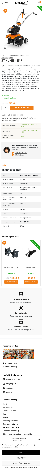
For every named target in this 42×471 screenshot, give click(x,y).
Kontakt (6, 417)
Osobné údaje (32, 467)
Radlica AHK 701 (31, 267)
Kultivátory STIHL (7, 58)
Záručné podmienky (10, 421)
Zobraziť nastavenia (21, 463)
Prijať (21, 453)
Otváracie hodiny (11, 367)
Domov (3, 56)
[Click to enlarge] (5, 47)
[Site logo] (21, 3)
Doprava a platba (9, 411)
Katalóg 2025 (8, 407)
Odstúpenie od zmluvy (11, 424)
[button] (39, 440)
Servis (5, 404)
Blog (4, 414)
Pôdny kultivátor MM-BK (11, 267)
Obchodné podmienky (11, 431)
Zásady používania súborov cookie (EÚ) (18, 434)
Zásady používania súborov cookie (15, 467)
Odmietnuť (21, 458)
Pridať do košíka (22, 108)
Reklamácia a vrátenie (11, 427)
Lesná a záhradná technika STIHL (19, 56)
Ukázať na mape (11, 363)
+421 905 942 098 (21, 153)
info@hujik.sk (19, 155)
